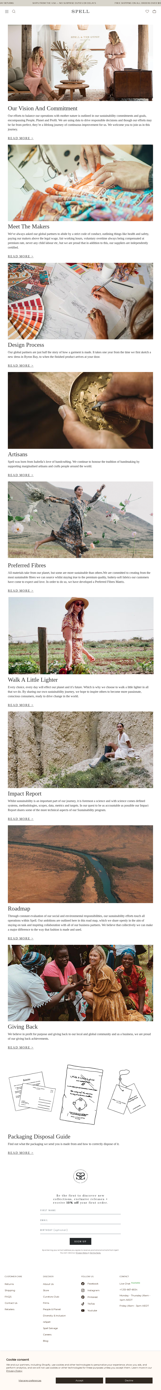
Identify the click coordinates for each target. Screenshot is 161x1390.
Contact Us (11, 1302)
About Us (48, 1284)
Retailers (9, 1309)
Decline (129, 1380)
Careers (47, 1334)
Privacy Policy (14, 1370)
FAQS (8, 1296)
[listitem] (80, 1213)
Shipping (10, 1290)
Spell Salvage (50, 1328)
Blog (45, 1340)
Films (46, 1302)
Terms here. (95, 1253)
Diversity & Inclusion (54, 1315)
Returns (9, 1284)
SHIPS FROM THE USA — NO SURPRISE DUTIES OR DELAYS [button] (64, 3)
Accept (79, 1380)
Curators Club (51, 1296)
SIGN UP (80, 1241)
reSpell (46, 1321)
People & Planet (52, 1309)
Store (46, 1290)
